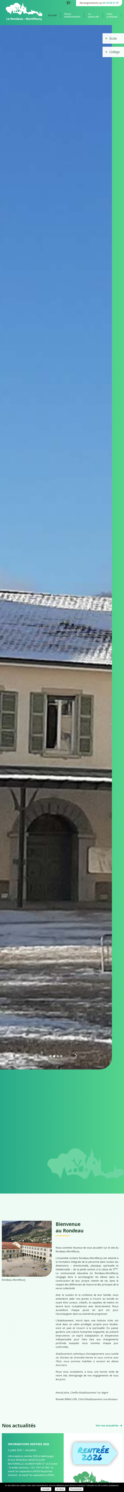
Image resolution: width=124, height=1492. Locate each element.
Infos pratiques (112, 15)
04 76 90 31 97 (111, 3)
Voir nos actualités (107, 1425)
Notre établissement (72, 15)
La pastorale (93, 15)
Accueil (52, 15)
